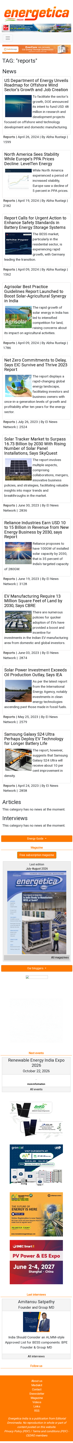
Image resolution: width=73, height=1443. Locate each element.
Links (36, 1406)
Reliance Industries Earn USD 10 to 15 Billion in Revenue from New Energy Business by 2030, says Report (36, 529)
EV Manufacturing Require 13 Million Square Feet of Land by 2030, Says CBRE (33, 601)
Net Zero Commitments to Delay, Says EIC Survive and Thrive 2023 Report (35, 365)
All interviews (36, 1356)
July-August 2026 (37, 868)
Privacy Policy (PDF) (17, 1431)
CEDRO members (36, 1435)
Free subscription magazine (36, 855)
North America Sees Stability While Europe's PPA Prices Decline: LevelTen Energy (31, 159)
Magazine (37, 1398)
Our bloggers (35, 968)
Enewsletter (36, 1393)
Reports (9, 137)
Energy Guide (35, 838)
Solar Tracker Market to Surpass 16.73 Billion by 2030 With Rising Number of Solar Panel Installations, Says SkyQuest (35, 446)
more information (36, 1084)
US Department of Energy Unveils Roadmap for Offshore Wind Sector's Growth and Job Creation (36, 85)
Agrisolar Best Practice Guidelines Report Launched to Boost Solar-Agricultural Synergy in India (35, 293)
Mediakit (36, 1385)
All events (36, 1089)
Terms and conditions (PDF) (50, 1431)
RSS (37, 1410)
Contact (36, 1389)
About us (36, 1381)
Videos (36, 1402)
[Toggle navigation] (8, 38)
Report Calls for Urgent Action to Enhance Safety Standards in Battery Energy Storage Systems (35, 223)
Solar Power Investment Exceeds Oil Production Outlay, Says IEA (35, 672)
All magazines (60, 957)
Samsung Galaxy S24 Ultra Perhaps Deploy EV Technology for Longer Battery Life (33, 739)
